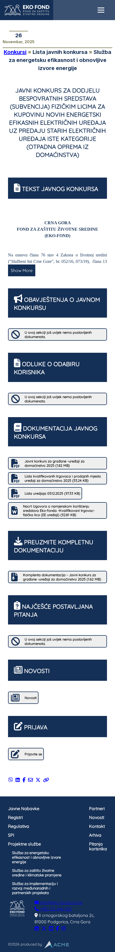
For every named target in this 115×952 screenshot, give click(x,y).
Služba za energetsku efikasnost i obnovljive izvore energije (36, 857)
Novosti (96, 817)
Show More (22, 270)
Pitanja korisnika (98, 846)
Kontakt (97, 826)
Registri (15, 817)
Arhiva (95, 835)
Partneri (97, 808)
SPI (11, 835)
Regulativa (18, 826)
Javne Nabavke (23, 808)
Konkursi (15, 52)
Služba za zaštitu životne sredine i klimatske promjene (37, 872)
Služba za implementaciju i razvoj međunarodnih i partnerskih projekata (35, 888)
